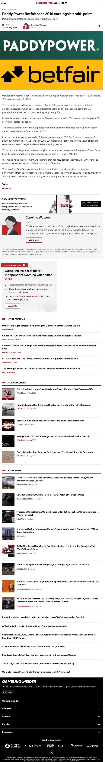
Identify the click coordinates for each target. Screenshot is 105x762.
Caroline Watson (38, 25)
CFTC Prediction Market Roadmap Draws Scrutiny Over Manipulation (35, 626)
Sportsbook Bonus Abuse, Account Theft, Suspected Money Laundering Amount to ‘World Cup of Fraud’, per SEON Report (49, 636)
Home (4, 9)
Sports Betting (9, 362)
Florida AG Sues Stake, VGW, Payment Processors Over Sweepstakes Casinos (41, 335)
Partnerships (8, 372)
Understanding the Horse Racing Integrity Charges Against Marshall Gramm (41, 325)
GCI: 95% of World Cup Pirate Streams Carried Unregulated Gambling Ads (40, 358)
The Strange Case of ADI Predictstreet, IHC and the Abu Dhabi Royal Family (41, 368)
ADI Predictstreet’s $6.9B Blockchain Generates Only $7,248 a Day (33, 646)
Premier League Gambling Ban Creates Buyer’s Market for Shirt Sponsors (54, 405)
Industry (20, 519)
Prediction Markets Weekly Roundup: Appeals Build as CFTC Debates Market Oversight (43, 617)
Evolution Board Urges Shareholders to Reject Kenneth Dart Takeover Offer (55, 389)
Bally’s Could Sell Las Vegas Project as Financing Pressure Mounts (50, 420)
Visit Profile (34, 240)
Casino (20, 424)
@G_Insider (8, 692)
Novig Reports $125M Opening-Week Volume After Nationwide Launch (53, 436)
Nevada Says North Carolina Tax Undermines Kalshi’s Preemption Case (50, 494)
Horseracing (8, 329)
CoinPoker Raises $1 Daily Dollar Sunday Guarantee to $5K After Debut (36, 672)
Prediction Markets (11, 352)
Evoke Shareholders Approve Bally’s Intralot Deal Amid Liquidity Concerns (55, 452)
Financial (12, 9)
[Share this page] (99, 26)
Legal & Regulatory (11, 339)
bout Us (12, 306)
